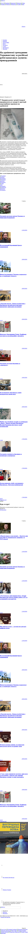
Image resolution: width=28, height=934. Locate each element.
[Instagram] (13, 3)
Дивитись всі (3, 499)
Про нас (5, 912)
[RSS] (22, 4)
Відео (4, 43)
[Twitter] (18, 4)
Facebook (14, 929)
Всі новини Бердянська (8, 877)
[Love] (2, 3)
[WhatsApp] (13, 4)
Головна (5, 40)
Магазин (5, 49)
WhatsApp (17, 932)
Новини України (7, 889)
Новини (5, 41)
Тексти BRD (6, 42)
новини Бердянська (5, 917)
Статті (4, 46)
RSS (4, 933)
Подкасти (5, 45)
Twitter (26, 932)
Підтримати (6, 47)
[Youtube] (2, 4)
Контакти (5, 913)
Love (5, 929)
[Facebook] (7, 3)
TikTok (6, 932)
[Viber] (23, 3)
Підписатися (3, 509)
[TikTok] (7, 4)
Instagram (25, 929)
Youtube (24, 930)
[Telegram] (18, 3)
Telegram (7, 930)
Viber (15, 930)
